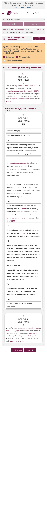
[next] (42, 38)
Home (5, 30)
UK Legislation (24, 57)
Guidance (10, 57)
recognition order (26, 86)
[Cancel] (44, 44)
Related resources (14, 61)
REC (30, 30)
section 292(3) (33, 91)
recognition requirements (16, 91)
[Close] (44, 2)
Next (28, 350)
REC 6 (38, 30)
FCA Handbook (18, 30)
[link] (11, 12)
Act (12, 93)
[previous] (36, 38)
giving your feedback (23, 7)
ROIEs (8, 101)
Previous (18, 350)
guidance (13, 341)
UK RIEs (33, 333)
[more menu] (44, 12)
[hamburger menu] (3, 12)
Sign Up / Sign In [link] (33, 13)
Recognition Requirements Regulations (24, 336)
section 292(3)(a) (12, 331)
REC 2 (22, 341)
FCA (38, 86)
